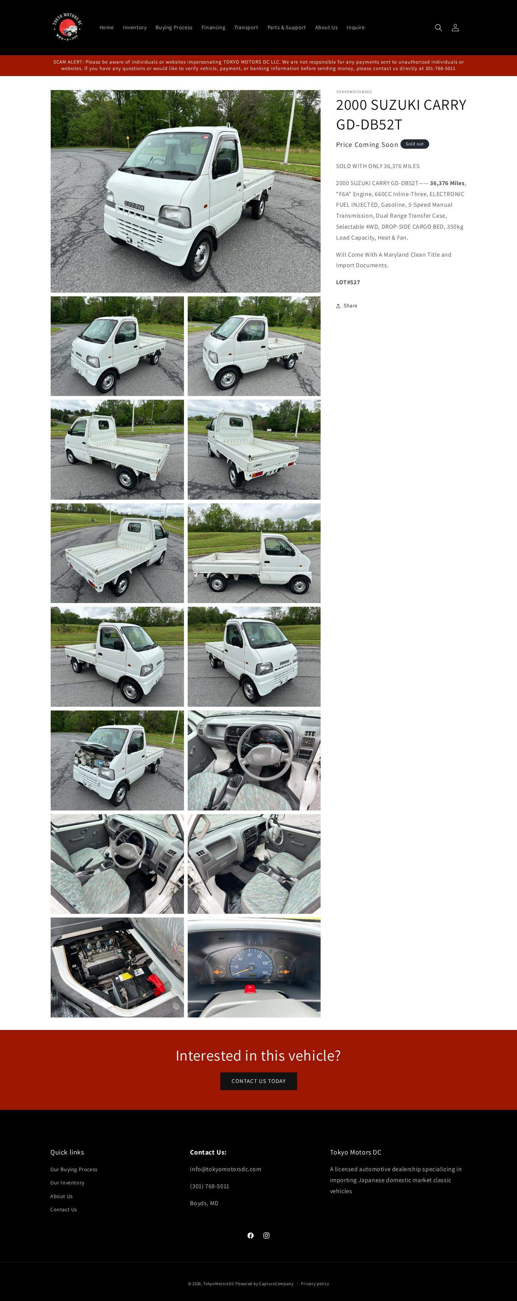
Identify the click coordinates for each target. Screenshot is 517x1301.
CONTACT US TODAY (259, 1080)
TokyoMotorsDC (218, 1283)
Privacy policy (315, 1283)
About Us (61, 1196)
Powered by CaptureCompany (264, 1283)
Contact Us (63, 1209)
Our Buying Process (74, 1169)
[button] (438, 27)
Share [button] (351, 305)
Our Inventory (67, 1182)
